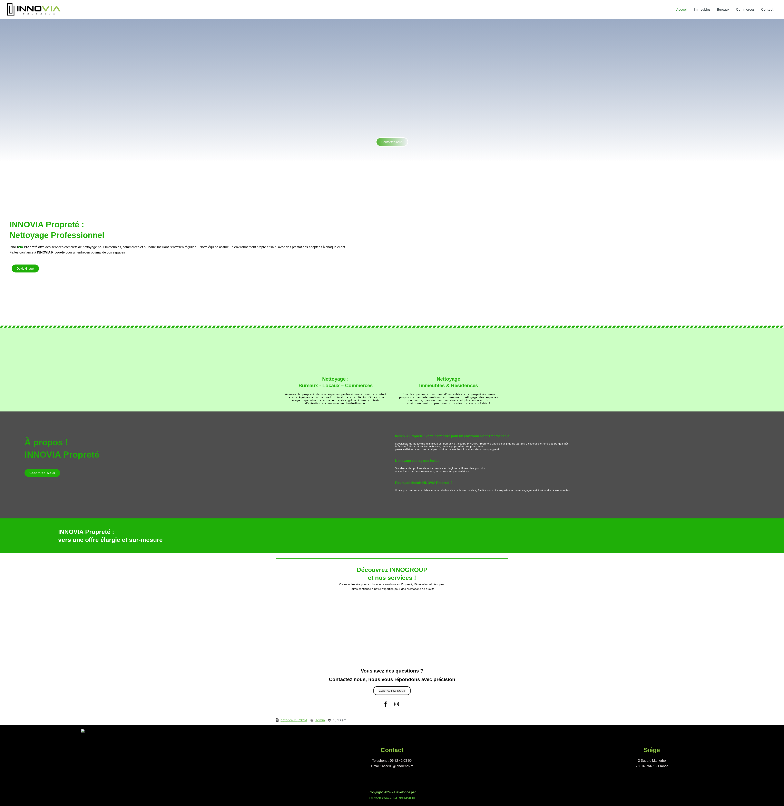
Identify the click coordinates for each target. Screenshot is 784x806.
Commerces (745, 9)
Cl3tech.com (379, 798)
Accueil (681, 9)
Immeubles (702, 9)
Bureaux (723, 9)
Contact (767, 9)
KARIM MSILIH (404, 798)
